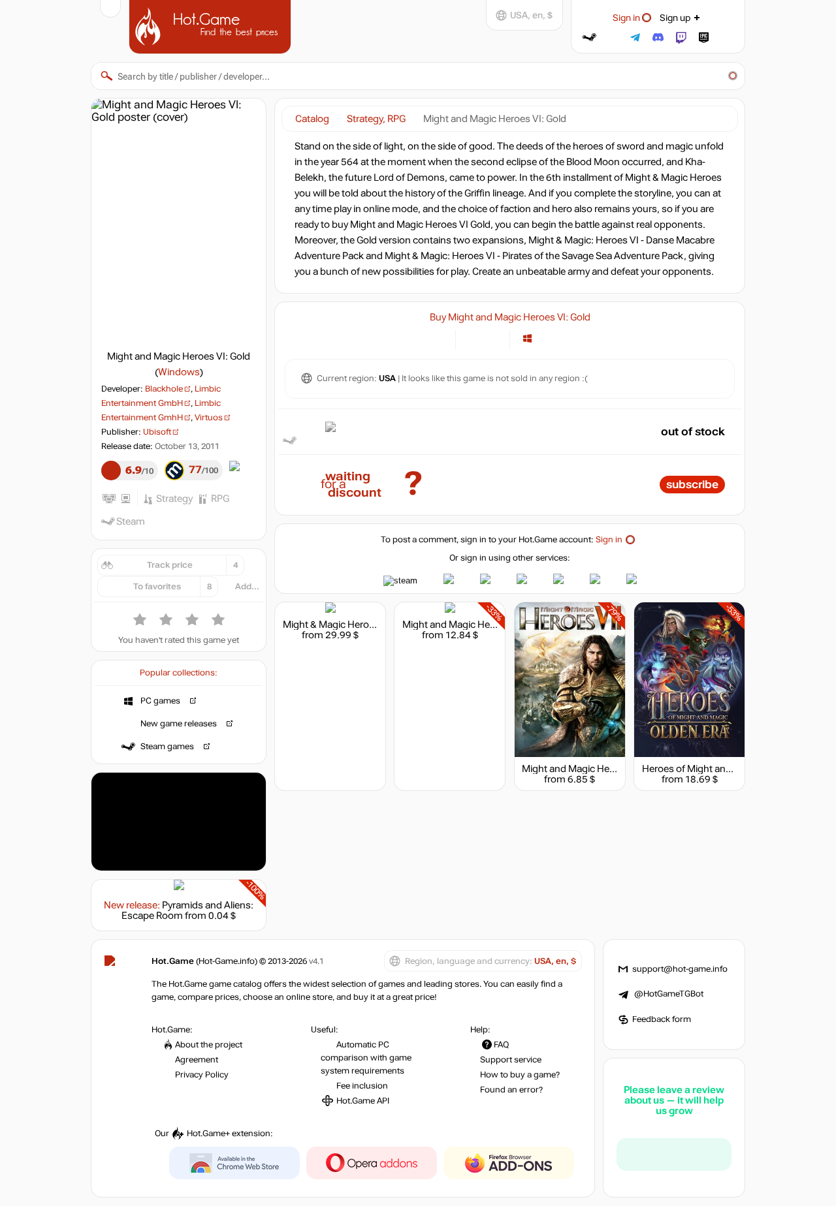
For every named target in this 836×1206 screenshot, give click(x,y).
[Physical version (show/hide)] (492, 338)
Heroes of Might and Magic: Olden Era (724, 769)
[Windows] (527, 338)
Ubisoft (157, 432)
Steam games (167, 746)
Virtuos (209, 417)
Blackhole (164, 389)
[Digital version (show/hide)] (473, 338)
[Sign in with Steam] (589, 37)
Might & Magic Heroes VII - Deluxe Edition (373, 624)
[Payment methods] (438, 338)
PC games (160, 700)
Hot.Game (211, 25)
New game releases (178, 723)
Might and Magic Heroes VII (582, 769)
